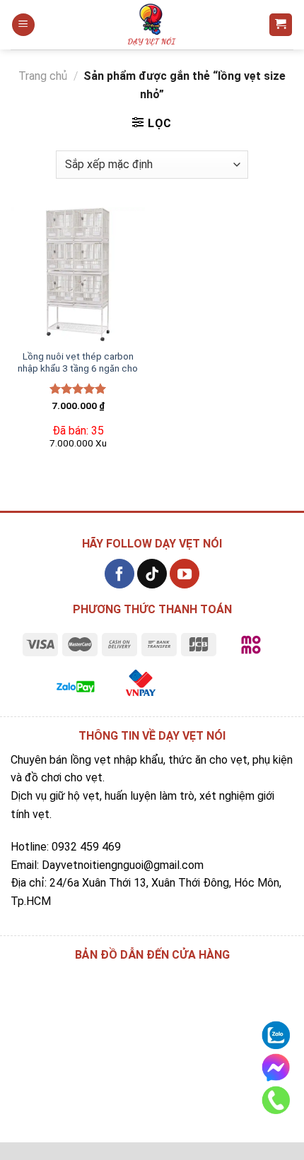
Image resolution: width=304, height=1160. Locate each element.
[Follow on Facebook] (119, 573)
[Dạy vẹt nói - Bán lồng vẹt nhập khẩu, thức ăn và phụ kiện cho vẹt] (152, 24)
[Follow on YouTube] (184, 573)
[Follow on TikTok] (152, 573)
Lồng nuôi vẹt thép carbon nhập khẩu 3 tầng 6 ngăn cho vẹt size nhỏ (78, 368)
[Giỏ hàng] (281, 25)
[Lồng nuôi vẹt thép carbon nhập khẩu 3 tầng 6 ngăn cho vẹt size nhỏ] (78, 274)
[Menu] (23, 25)
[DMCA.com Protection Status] (217, 685)
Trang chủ (42, 76)
